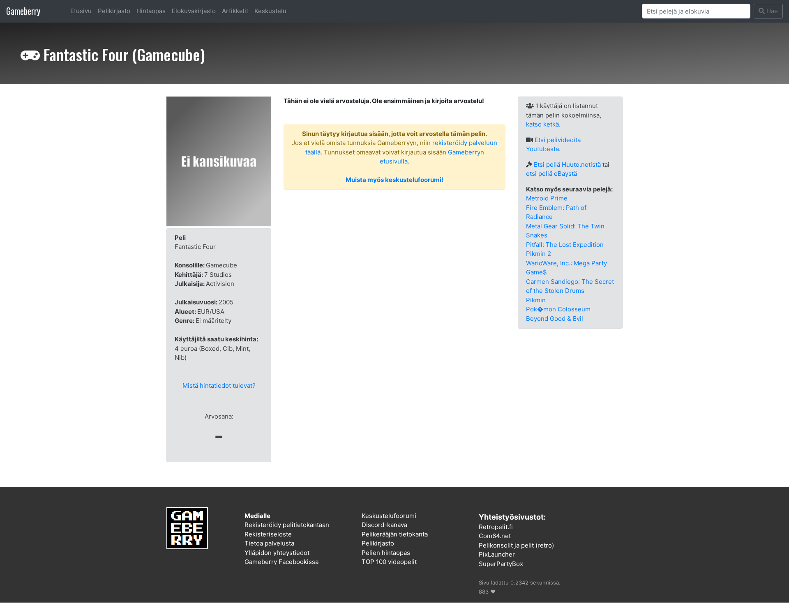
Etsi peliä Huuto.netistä (567, 164)
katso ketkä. (543, 124)
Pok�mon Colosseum (558, 309)
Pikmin (536, 300)
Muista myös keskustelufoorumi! (394, 180)
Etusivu (81, 11)
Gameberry (23, 11)
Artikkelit (235, 11)
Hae (771, 11)
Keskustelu (270, 11)
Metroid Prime (547, 198)
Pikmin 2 (538, 254)
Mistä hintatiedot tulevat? (219, 385)
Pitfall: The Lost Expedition (565, 245)
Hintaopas (151, 11)
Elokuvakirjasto (194, 11)
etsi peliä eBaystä (551, 173)
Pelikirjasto (114, 11)
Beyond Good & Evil (554, 318)
